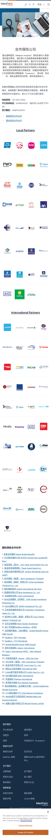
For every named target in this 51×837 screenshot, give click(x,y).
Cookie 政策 (29, 798)
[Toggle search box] (30, 4)
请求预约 (28, 729)
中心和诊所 (8, 729)
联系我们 (7, 782)
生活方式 (28, 751)
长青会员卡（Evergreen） (35, 740)
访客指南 (7, 771)
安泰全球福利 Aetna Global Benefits (19, 554)
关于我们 (28, 771)
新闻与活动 (8, 776)
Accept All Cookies (25, 832)
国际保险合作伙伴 (14, 120)
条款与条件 (8, 793)
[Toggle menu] (48, 4)
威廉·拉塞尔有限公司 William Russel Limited (25, 703)
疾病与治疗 (8, 751)
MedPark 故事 (9, 757)
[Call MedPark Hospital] (26, 4)
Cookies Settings (25, 825)
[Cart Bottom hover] (34, 4)
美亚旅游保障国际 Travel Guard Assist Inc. (22, 568)
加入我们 (28, 776)
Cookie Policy (26, 820)
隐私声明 (7, 798)
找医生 (6, 735)
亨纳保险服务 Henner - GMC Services (21, 658)
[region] (25, 823)
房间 (26, 735)
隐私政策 (28, 793)
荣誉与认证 (29, 782)
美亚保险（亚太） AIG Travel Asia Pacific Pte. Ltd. (26, 564)
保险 (5, 740)
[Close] (48, 812)
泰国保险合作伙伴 (14, 116)
